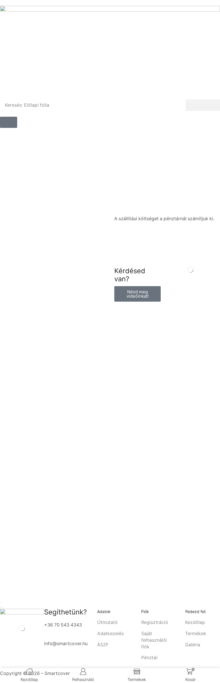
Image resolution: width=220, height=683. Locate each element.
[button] (8, 122)
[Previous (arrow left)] (0, 607)
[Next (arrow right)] (2, 607)
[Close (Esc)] (0, 601)
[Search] (203, 105)
